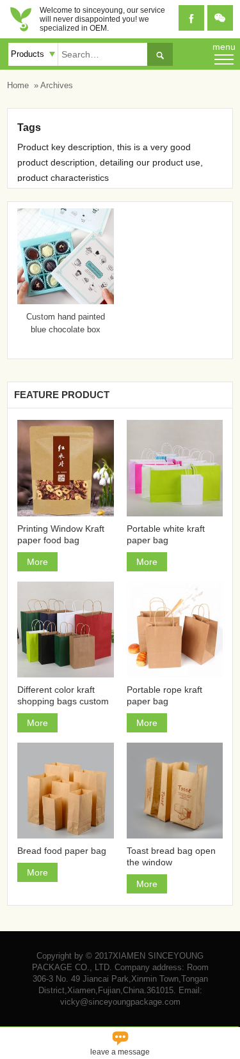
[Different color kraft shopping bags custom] (65, 629)
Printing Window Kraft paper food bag (60, 534)
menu (224, 47)
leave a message (120, 1042)
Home (18, 85)
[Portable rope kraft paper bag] (175, 629)
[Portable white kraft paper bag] (175, 468)
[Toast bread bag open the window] (175, 791)
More (37, 562)
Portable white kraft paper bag (166, 534)
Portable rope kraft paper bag (164, 695)
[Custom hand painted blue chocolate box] (65, 301)
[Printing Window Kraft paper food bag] (65, 468)
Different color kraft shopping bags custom (63, 695)
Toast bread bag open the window (171, 856)
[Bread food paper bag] (65, 791)
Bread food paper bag (61, 851)
